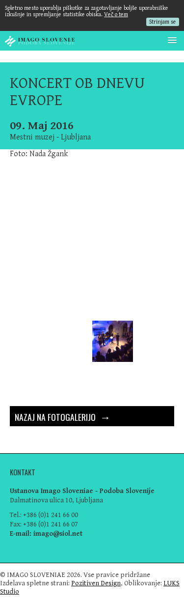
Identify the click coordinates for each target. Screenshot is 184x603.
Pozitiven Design (96, 583)
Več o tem (116, 14)
